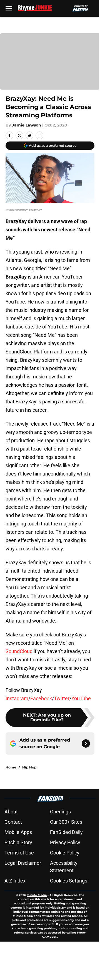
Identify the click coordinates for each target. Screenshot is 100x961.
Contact (13, 822)
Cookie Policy (64, 853)
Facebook (41, 698)
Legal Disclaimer (22, 863)
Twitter (61, 698)
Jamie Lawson (26, 125)
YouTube (81, 698)
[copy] (39, 135)
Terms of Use (19, 853)
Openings (60, 812)
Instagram (17, 698)
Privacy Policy (65, 842)
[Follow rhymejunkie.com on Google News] (86, 743)
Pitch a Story (18, 842)
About (11, 812)
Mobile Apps (18, 832)
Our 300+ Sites (66, 822)
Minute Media (37, 895)
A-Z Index (15, 881)
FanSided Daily (66, 832)
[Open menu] (9, 8)
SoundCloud (19, 651)
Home (11, 767)
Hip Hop (29, 767)
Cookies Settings (68, 881)
